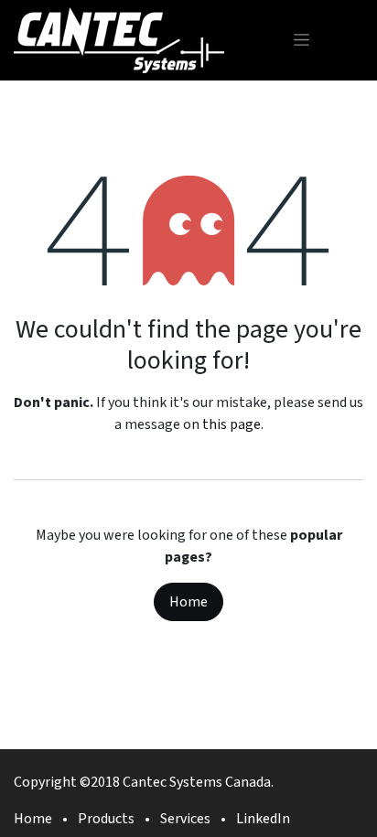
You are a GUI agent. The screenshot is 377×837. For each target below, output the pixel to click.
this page (231, 424)
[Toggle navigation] (301, 40)
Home (188, 602)
